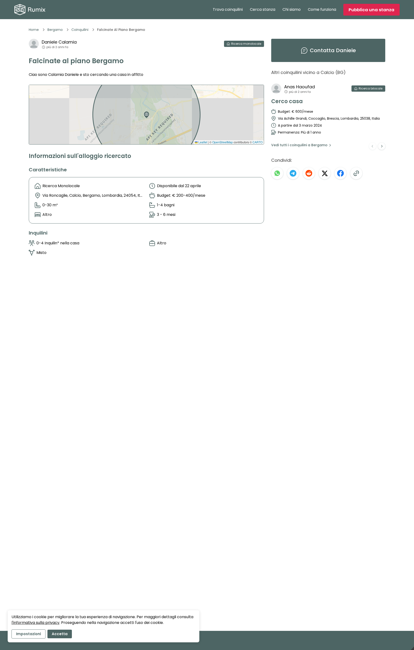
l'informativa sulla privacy (35, 622)
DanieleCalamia (59, 42)
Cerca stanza (262, 9)
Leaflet (202, 142)
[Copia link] (356, 173)
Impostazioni (28, 633)
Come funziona (322, 9)
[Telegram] (293, 173)
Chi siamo (291, 9)
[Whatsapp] (277, 173)
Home (34, 29)
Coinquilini (79, 29)
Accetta (60, 633)
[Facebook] (340, 173)
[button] (145, 113)
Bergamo (55, 29)
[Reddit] (309, 173)
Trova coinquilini (228, 9)
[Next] (381, 146)
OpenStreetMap (222, 142)
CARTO (258, 142)
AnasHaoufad (299, 87)
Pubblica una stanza (371, 10)
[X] (325, 173)
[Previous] (372, 146)
